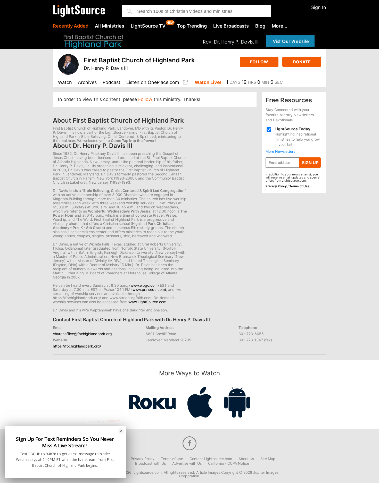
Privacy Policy (276, 186)
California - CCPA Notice (228, 463)
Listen (152, 82)
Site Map (267, 459)
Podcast (111, 82)
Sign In (318, 7)
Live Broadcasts (231, 26)
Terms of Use (299, 186)
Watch (65, 82)
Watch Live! (208, 82)
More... (279, 26)
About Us (246, 459)
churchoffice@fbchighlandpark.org (82, 334)
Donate (302, 61)
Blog (260, 26)
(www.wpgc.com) (144, 285)
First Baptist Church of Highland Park (139, 60)
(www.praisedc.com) (148, 289)
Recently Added (70, 26)
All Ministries (109, 26)
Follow (259, 61)
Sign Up (310, 162)
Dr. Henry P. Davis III (106, 68)
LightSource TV (148, 26)
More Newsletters (280, 151)
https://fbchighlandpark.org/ (77, 346)
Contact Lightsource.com (211, 459)
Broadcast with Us (150, 463)
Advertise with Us (187, 463)
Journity (112, 421)
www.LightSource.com (147, 302)
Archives (87, 82)
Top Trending (192, 26)
